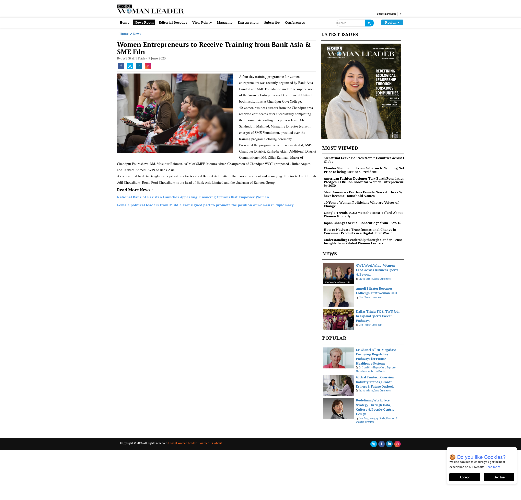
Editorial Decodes (173, 22)
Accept (465, 477)
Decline (499, 477)
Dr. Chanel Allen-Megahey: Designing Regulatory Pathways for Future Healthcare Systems (376, 356)
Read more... (494, 467)
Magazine (224, 22)
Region (390, 22)
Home (124, 22)
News (137, 34)
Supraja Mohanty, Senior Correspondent (375, 278)
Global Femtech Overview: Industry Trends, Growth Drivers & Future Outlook (375, 382)
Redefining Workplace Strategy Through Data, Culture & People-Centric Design (375, 407)
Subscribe (272, 22)
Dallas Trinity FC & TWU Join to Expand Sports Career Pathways (378, 316)
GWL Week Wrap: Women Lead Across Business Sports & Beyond (377, 270)
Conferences (295, 22)
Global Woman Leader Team (370, 297)
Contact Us (205, 443)
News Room (144, 22)
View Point (201, 22)
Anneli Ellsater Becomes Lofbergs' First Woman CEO (376, 290)
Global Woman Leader (182, 443)
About (218, 443)
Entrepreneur (248, 22)
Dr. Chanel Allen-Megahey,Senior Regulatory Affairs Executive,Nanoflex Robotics (376, 369)
